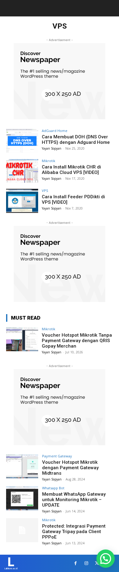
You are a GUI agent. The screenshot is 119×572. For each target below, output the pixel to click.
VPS (45, 190)
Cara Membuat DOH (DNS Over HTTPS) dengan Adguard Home (76, 139)
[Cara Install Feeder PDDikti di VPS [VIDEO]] (22, 201)
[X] (97, 563)
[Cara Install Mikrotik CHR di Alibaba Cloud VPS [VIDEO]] (22, 171)
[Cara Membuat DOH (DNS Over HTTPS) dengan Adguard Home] (22, 141)
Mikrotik (48, 160)
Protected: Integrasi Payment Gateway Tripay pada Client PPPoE (74, 531)
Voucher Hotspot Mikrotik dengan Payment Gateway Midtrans (70, 467)
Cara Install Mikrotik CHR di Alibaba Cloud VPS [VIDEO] (71, 169)
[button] (105, 558)
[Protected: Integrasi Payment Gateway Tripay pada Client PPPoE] (22, 530)
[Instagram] (86, 563)
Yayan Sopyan (51, 148)
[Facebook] (75, 563)
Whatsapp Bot (53, 488)
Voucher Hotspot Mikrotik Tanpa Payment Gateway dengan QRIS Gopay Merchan (77, 340)
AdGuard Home (54, 130)
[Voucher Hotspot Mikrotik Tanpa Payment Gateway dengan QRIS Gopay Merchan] (22, 339)
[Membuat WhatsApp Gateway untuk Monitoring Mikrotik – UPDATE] (22, 498)
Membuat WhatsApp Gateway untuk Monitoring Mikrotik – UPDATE (74, 499)
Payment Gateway (57, 456)
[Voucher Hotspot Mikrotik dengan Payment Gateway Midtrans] (22, 466)
